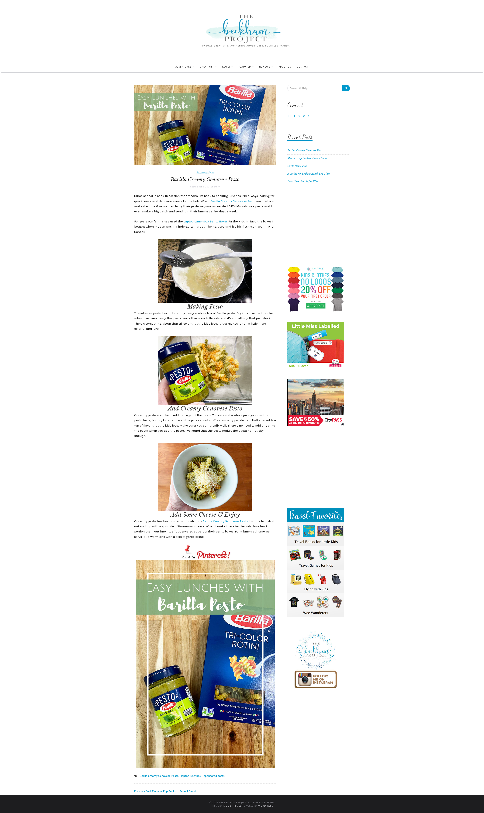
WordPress (265, 805)
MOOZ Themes (232, 805)
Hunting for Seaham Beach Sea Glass (308, 173)
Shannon (215, 186)
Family (226, 66)
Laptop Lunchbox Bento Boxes (206, 221)
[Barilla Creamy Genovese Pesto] (205, 124)
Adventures (183, 66)
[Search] (346, 88)
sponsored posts (214, 776)
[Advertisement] (318, 226)
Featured (245, 66)
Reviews (265, 66)
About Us (285, 66)
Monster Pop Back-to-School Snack (165, 791)
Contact (303, 66)
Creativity (207, 66)
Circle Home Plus (297, 166)
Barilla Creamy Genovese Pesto (232, 201)
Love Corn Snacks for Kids (302, 181)
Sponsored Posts (205, 172)
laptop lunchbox (191, 776)
